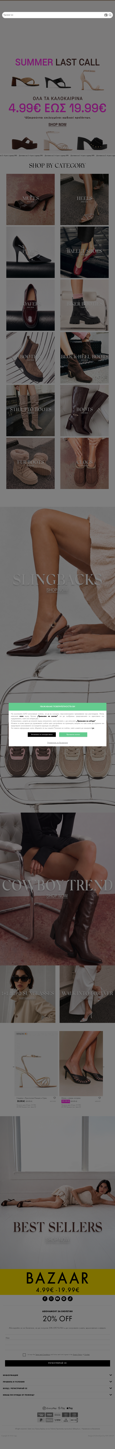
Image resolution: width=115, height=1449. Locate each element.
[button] (110, 15)
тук (93, 728)
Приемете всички (73, 734)
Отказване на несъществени (42, 734)
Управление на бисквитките (57, 743)
